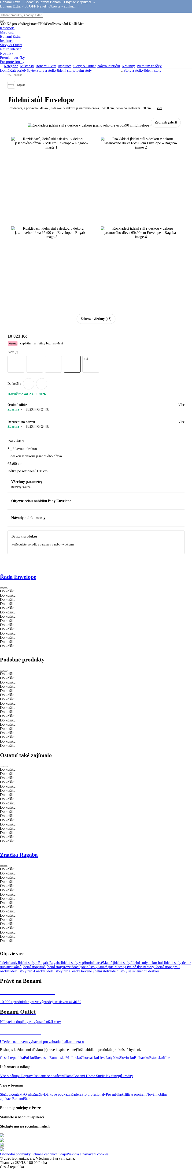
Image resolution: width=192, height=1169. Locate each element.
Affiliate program (133, 1094)
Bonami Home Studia (89, 1076)
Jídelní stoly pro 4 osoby (27, 971)
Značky (38, 1094)
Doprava (27, 1076)
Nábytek (30, 70)
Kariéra (75, 1094)
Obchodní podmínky (15, 1154)
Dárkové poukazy (57, 1094)
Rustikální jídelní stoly (22, 967)
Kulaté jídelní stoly (111, 967)
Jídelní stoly (83, 70)
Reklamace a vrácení (48, 1076)
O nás (28, 1094)
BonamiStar (21, 1099)
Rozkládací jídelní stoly (80, 967)
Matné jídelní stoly (116, 963)
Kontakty (17, 1094)
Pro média (113, 1094)
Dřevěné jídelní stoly (94, 971)
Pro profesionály (93, 1094)
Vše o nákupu (10, 1076)
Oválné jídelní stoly (139, 967)
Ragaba (55, 963)
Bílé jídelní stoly (51, 967)
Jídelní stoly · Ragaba (33, 963)
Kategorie (16, 70)
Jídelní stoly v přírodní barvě (82, 963)
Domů (4, 70)
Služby (5, 1094)
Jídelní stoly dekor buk (147, 963)
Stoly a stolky (47, 70)
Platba (68, 1076)
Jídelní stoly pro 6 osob (62, 971)
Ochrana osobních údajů (49, 1154)
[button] (41, 383)
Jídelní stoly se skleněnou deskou (134, 971)
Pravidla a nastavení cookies (87, 1154)
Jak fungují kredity (119, 1076)
